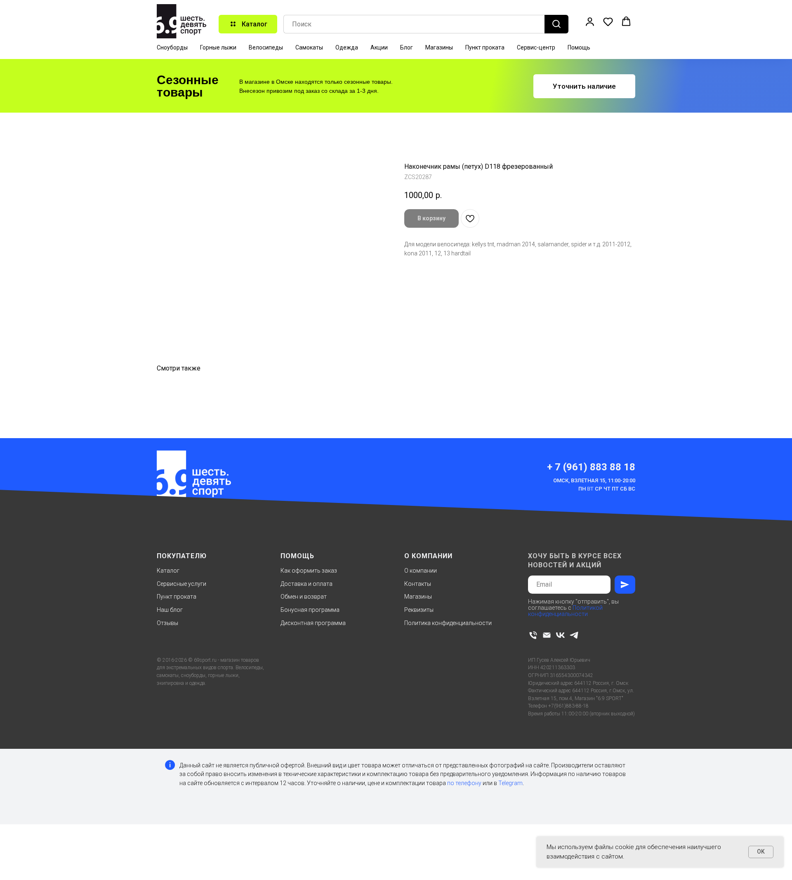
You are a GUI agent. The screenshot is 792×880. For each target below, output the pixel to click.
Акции (379, 47)
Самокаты (309, 47)
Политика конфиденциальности (448, 623)
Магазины (439, 47)
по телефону (464, 783)
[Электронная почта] (547, 635)
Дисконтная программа (313, 623)
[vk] (560, 635)
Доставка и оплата (306, 583)
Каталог (168, 570)
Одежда (346, 47)
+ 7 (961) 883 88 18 (591, 467)
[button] (590, 21)
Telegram (510, 783)
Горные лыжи (218, 47)
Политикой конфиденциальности (565, 610)
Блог (406, 47)
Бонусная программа (309, 609)
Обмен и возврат (303, 596)
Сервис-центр (536, 47)
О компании (420, 570)
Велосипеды (266, 47)
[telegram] (574, 635)
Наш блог (170, 609)
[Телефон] (533, 635)
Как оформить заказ (308, 570)
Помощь (579, 47)
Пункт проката (484, 47)
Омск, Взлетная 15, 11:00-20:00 (594, 480)
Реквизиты (419, 609)
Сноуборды (172, 47)
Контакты (417, 583)
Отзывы (167, 623)
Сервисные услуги (181, 583)
